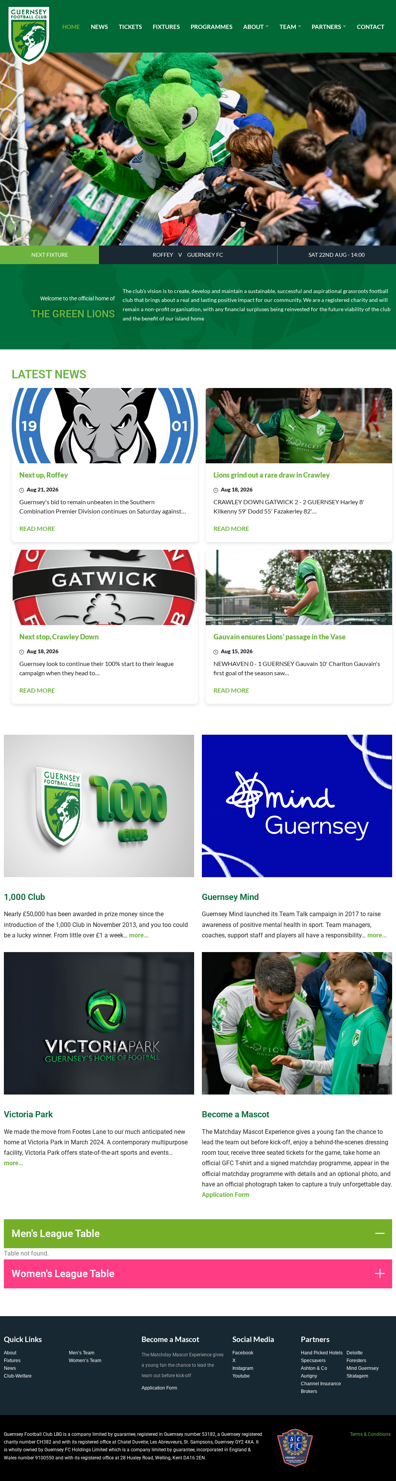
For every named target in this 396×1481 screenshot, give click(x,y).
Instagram (242, 1368)
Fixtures (166, 26)
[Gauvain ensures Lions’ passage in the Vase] (299, 587)
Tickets (130, 26)
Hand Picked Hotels (322, 1353)
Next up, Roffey (43, 475)
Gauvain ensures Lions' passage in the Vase (279, 636)
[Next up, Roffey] (105, 425)
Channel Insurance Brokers (321, 1387)
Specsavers (313, 1360)
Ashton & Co (314, 1368)
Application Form (159, 1388)
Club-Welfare (18, 1376)
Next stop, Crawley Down (59, 636)
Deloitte (354, 1353)
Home (71, 26)
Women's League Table (63, 1273)
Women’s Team (85, 1360)
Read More (37, 528)
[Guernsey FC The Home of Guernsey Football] (29, 36)
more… (138, 935)
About (10, 1353)
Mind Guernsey (362, 1368)
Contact (370, 26)
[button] (267, 26)
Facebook (242, 1353)
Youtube (241, 1376)
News (99, 26)
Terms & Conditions (370, 1434)
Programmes (211, 26)
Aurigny (309, 1376)
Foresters (356, 1360)
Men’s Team (81, 1353)
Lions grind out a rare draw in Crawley (271, 475)
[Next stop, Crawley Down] (105, 587)
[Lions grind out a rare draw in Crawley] (299, 425)
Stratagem (357, 1376)
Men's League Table (56, 1233)
